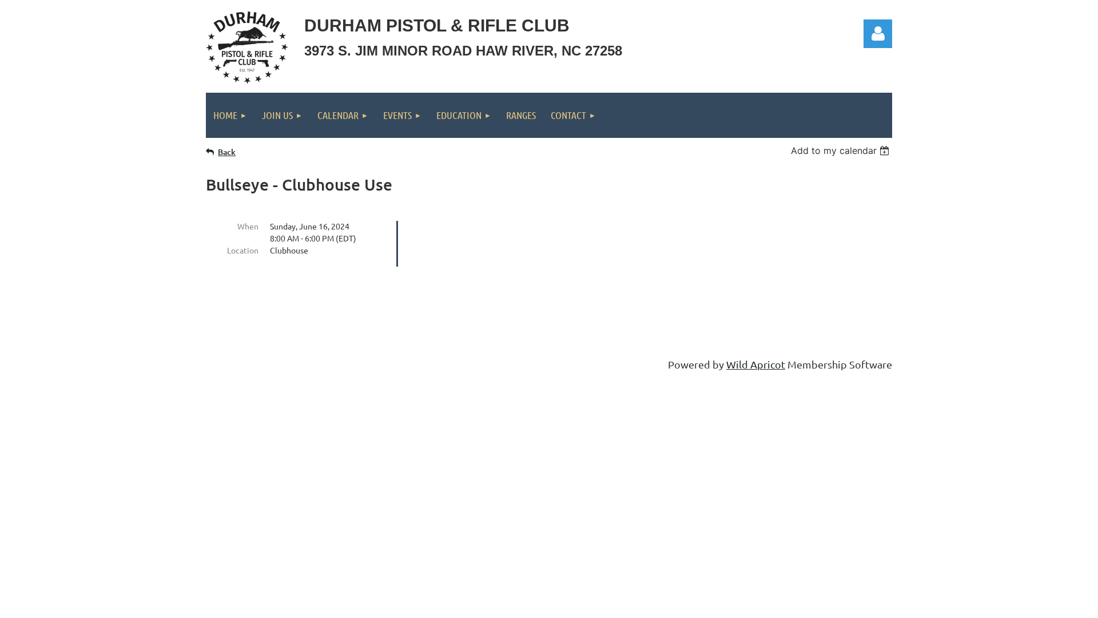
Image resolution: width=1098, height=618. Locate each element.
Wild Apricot (755, 364)
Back (227, 151)
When (247, 226)
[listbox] (841, 150)
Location (242, 250)
